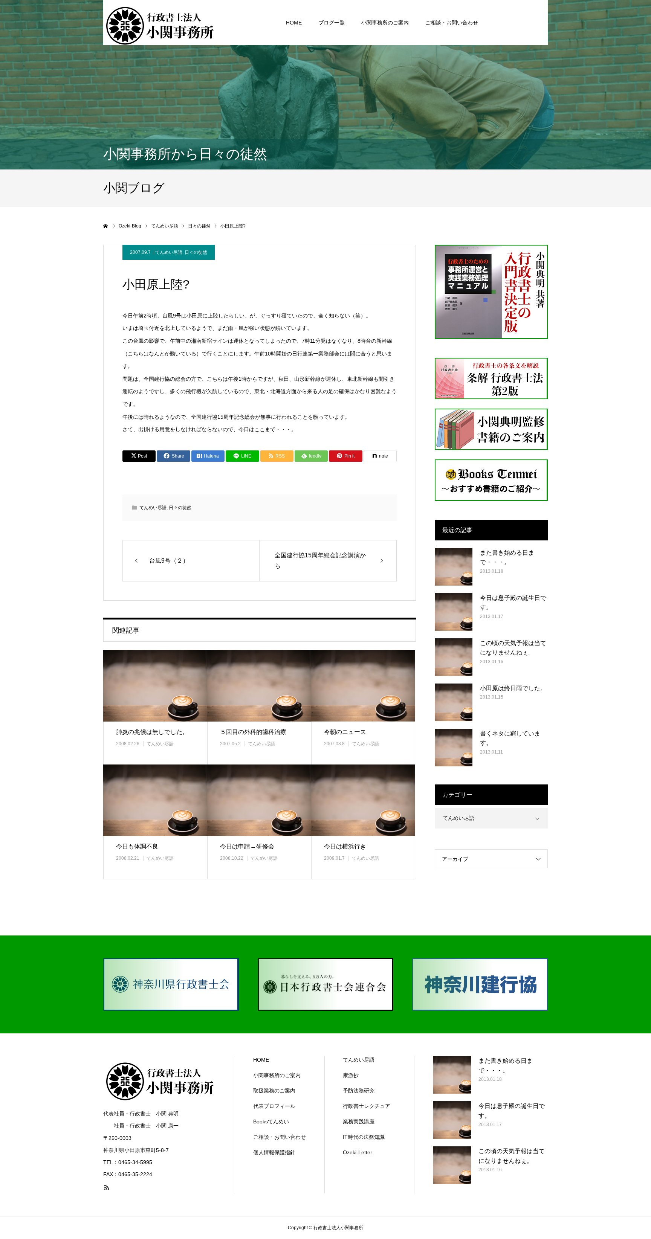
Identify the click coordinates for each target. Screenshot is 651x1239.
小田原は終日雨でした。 (513, 688)
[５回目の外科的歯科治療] (259, 685)
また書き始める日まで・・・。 (507, 557)
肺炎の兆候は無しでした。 (152, 732)
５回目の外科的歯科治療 (253, 732)
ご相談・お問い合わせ (451, 23)
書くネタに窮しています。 (510, 738)
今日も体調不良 (137, 846)
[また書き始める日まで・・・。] (453, 567)
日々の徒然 (196, 252)
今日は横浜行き (345, 846)
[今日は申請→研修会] (259, 800)
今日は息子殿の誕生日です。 (513, 603)
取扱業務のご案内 (274, 1091)
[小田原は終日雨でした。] (453, 702)
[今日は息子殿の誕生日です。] (453, 612)
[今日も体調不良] (155, 800)
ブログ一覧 (331, 23)
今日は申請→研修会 (247, 846)
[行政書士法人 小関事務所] (159, 23)
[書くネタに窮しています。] (453, 747)
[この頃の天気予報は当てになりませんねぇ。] (453, 657)
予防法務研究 (358, 1091)
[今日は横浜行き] (363, 800)
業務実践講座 (358, 1121)
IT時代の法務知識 (364, 1137)
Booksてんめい (271, 1121)
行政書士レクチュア (366, 1106)
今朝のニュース (345, 732)
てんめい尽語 (168, 252)
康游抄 (351, 1075)
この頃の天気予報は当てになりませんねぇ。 (513, 648)
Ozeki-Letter (357, 1152)
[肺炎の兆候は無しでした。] (155, 685)
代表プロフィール (274, 1106)
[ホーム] (105, 226)
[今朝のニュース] (363, 685)
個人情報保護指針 (274, 1152)
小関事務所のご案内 (385, 23)
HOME (294, 23)
